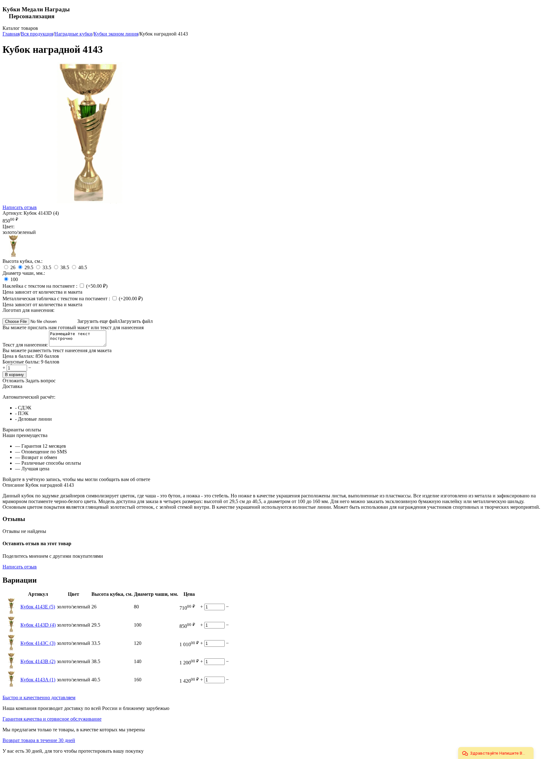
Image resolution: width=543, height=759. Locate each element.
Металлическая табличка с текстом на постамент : (57, 298)
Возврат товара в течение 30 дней (39, 740)
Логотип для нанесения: (28, 310)
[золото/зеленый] (14, 255)
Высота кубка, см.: (22, 261)
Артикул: (12, 213)
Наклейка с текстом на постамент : (41, 286)
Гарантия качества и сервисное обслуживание (52, 719)
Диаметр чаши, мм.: (24, 273)
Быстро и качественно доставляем (39, 697)
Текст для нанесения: (26, 344)
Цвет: (8, 226)
